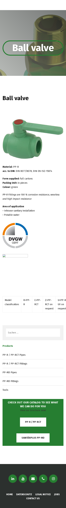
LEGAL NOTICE (43, 494)
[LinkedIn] (12, 478)
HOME (9, 494)
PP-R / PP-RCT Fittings (15, 363)
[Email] (33, 478)
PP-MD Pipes (10, 372)
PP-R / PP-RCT (33, 422)
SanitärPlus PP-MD (33, 437)
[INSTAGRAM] (53, 478)
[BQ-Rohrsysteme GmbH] (20, 5)
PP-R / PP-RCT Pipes (14, 354)
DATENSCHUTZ (24, 494)
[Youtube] (23, 478)
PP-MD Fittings (10, 381)
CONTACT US (33, 498)
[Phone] (43, 478)
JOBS (57, 494)
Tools (5, 390)
